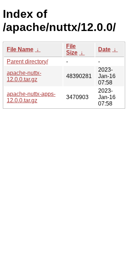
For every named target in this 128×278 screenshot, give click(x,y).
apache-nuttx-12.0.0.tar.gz (24, 76)
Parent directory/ (27, 61)
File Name (20, 49)
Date (104, 49)
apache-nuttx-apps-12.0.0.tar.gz (31, 97)
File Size (72, 49)
